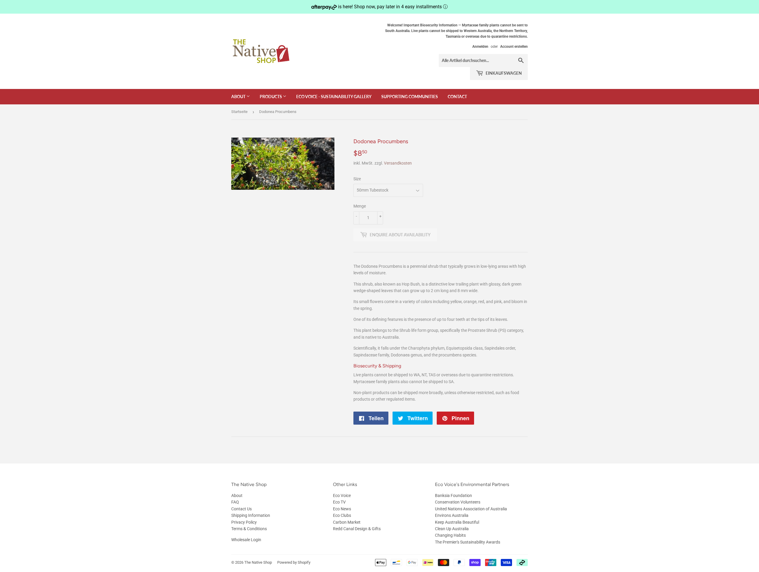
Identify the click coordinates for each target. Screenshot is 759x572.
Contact (457, 96)
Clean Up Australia (452, 528)
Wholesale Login (246, 539)
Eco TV (339, 502)
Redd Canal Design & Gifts (357, 528)
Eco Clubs (342, 515)
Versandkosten (398, 163)
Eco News (342, 508)
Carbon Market (347, 522)
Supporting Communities (409, 96)
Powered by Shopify (293, 562)
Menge (359, 206)
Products (271, 96)
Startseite (239, 111)
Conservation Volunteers (457, 502)
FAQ (235, 502)
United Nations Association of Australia (471, 508)
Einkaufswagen (503, 73)
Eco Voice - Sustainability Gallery (333, 96)
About (238, 96)
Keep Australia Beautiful (457, 522)
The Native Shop (258, 562)
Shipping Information (250, 515)
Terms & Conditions (249, 528)
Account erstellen (514, 46)
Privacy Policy (244, 522)
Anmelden (480, 46)
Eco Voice (342, 495)
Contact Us (241, 508)
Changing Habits (450, 535)
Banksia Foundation (453, 495)
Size (357, 178)
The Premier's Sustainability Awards (467, 542)
